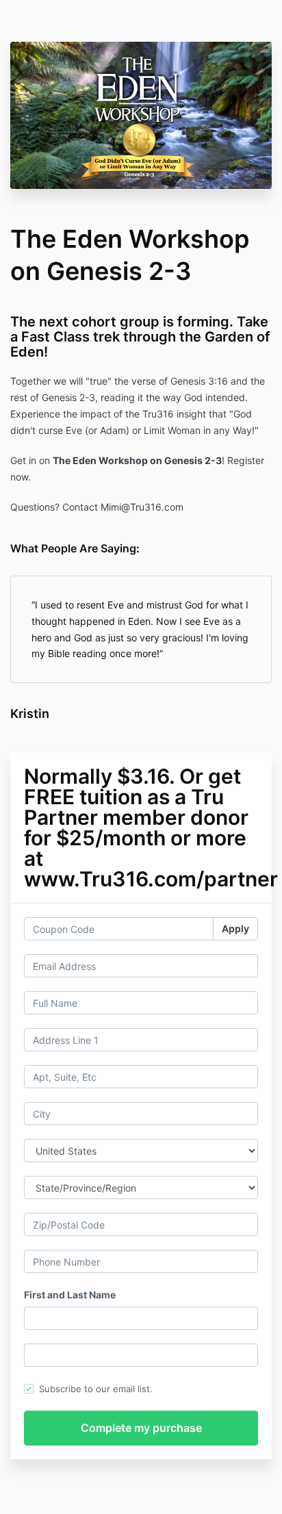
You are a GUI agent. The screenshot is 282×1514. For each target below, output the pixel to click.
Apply (235, 928)
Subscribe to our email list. (96, 1388)
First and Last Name (70, 1294)
